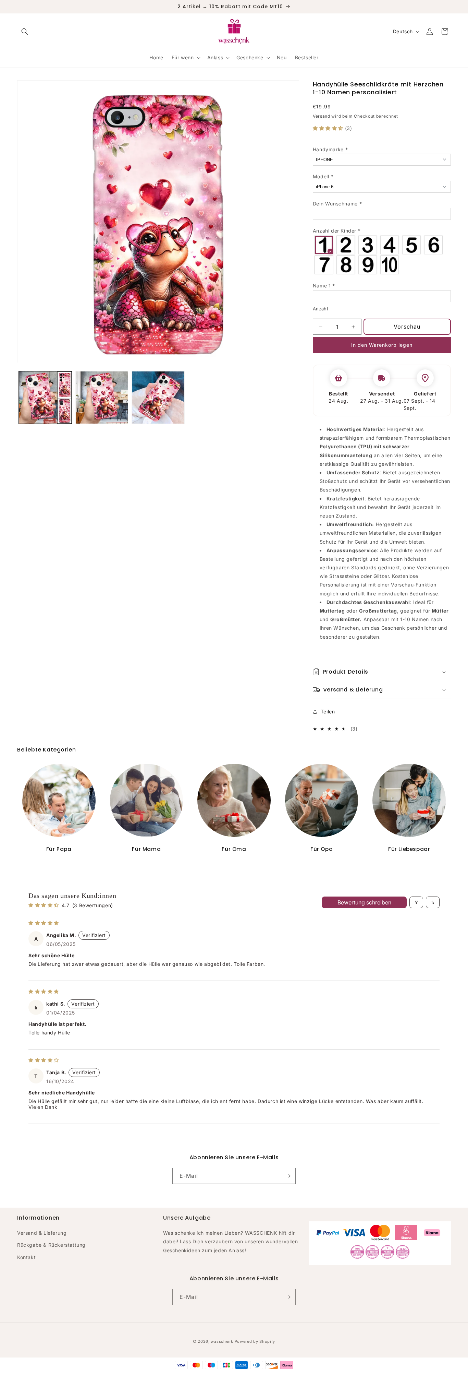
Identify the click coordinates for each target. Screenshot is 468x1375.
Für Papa (59, 849)
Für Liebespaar (409, 849)
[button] (24, 31)
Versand (321, 116)
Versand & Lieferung (41, 1232)
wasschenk (222, 1341)
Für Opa (321, 849)
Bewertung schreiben (364, 902)
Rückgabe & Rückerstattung (51, 1245)
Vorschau (407, 326)
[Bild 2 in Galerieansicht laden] (101, 397)
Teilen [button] (328, 711)
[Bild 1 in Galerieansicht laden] (45, 397)
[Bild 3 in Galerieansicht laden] (158, 397)
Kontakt (26, 1257)
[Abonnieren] (287, 1176)
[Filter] (416, 902)
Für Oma (234, 849)
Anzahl (320, 308)
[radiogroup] (382, 255)
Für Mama (146, 849)
